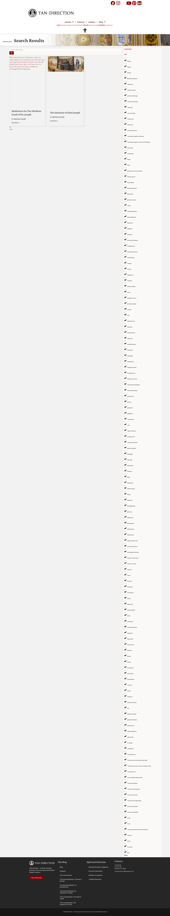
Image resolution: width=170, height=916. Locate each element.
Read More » (16, 123)
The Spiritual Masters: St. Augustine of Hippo (68, 892)
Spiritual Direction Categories (98, 867)
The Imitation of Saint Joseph (65, 112)
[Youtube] (129, 3)
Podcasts (81, 22)
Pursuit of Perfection (95, 871)
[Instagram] (118, 3)
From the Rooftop (66, 875)
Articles (68, 22)
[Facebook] (113, 3)
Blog (61, 867)
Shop (101, 22)
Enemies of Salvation (95, 875)
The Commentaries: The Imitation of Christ (68, 903)
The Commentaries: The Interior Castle (70, 898)
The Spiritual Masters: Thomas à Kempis (70, 880)
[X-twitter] (123, 3)
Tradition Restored (95, 879)
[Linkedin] (139, 3)
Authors (91, 22)
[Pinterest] (134, 3)
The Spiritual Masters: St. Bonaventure (68, 886)
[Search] (11, 53)
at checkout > (105, 25)
